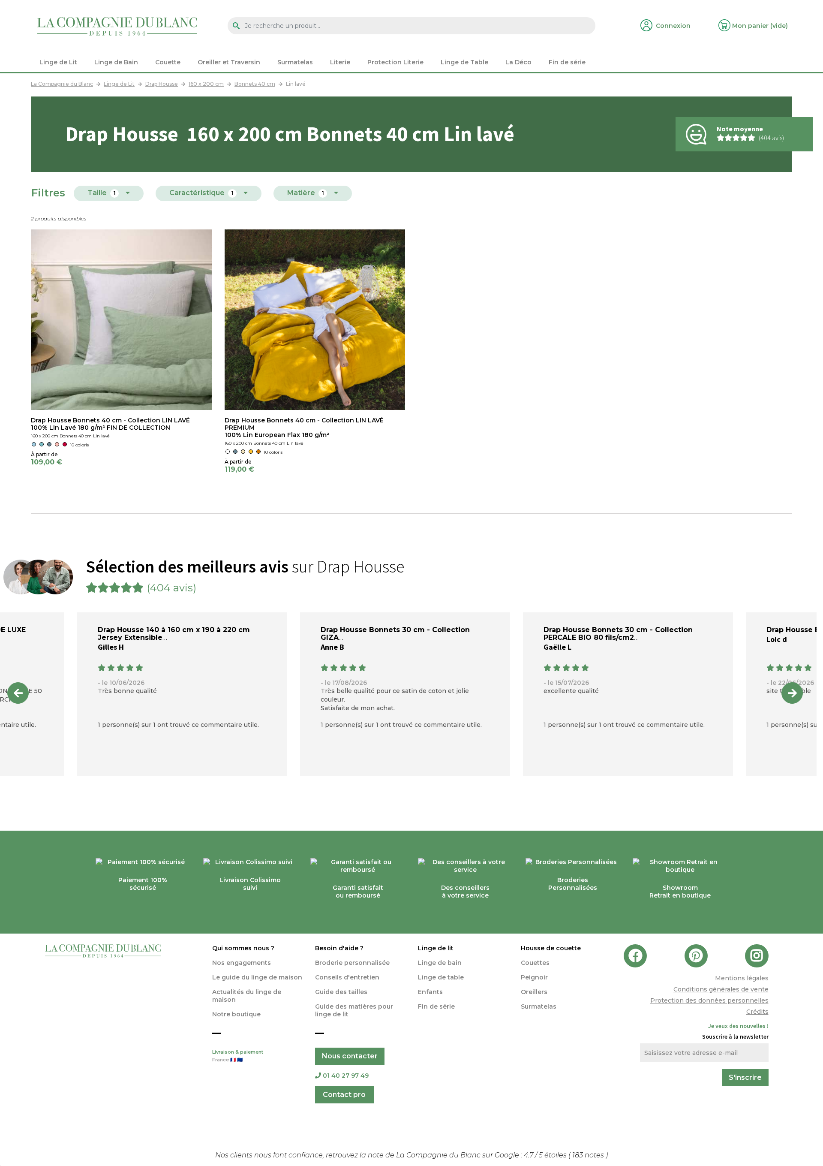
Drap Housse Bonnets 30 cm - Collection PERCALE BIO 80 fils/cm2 (618, 634)
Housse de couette (551, 948)
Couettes (535, 963)
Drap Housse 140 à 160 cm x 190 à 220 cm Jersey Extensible (174, 634)
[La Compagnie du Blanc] (117, 26)
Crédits (757, 1011)
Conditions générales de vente (721, 989)
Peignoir (534, 977)
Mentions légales (742, 978)
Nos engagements (241, 963)
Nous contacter (350, 1056)
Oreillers (534, 992)
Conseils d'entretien (347, 977)
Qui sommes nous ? (243, 948)
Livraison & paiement (237, 1056)
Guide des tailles (341, 992)
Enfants (430, 992)
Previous (18, 693)
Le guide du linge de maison (257, 977)
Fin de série (436, 1006)
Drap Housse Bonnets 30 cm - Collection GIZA (395, 634)
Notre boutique (236, 1014)
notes (589, 1155)
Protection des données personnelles (709, 1000)
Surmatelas (538, 1006)
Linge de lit (436, 948)
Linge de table (441, 977)
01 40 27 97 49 (346, 1075)
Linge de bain (440, 963)
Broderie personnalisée (352, 963)
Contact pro (344, 1095)
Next (792, 693)
